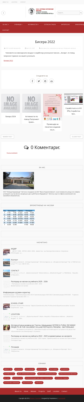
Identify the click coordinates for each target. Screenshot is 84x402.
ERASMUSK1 (30, 369)
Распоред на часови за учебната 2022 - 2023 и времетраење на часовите (41, 336)
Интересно (65, 24)
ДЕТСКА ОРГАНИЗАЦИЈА (47, 373)
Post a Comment (12, 153)
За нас (5, 24)
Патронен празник (69, 48)
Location (14, 2)
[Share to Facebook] (32, 81)
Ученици (17, 24)
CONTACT (15, 271)
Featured (53, 369)
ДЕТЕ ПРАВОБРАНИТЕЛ (26, 373)
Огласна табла (50, 24)
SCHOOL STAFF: (17, 303)
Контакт (6, 30)
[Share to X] (38, 81)
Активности (32, 24)
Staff (49, 391)
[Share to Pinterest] (45, 81)
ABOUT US (8, 369)
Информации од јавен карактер (16, 292)
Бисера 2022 (8, 60)
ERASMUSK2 (41, 369)
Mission (33, 391)
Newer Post (7, 137)
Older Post (76, 137)
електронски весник (56, 48)
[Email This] (51, 81)
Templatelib (61, 398)
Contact (23, 2)
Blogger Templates (35, 398)
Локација (15, 347)
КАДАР (14, 249)
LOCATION (15, 314)
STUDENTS (64, 369)
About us (5, 2)
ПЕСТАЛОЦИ (27, 382)
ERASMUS (18, 369)
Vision (26, 391)
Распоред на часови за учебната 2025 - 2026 (29, 281)
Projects (42, 391)
